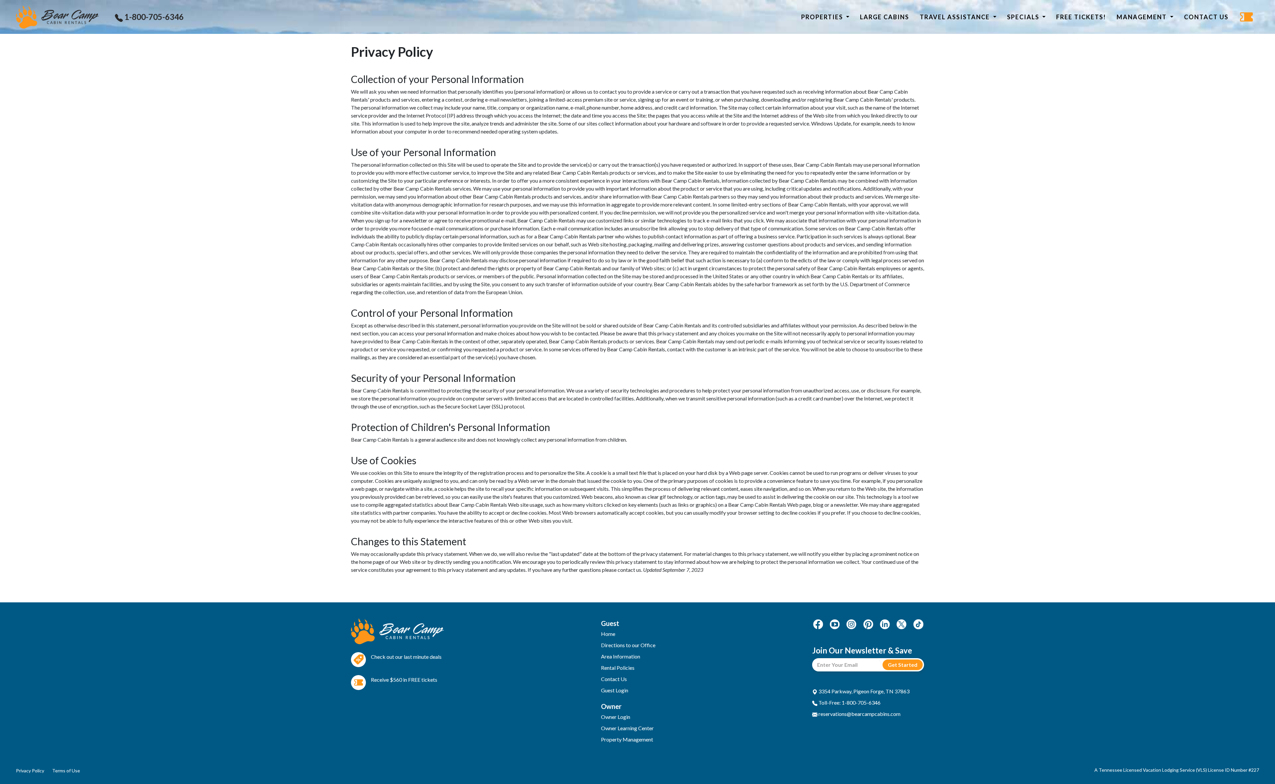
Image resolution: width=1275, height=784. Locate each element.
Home (608, 634)
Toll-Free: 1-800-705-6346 (849, 702)
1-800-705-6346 (153, 17)
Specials (1024, 17)
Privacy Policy (30, 770)
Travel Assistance (955, 17)
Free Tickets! (1081, 17)
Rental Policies (618, 667)
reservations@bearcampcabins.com (858, 714)
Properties (823, 17)
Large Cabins (884, 17)
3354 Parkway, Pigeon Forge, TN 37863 (863, 691)
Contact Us (1206, 17)
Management (1142, 17)
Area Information (620, 656)
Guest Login (614, 690)
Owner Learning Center (627, 728)
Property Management (627, 739)
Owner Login (615, 717)
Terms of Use (66, 770)
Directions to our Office (628, 645)
